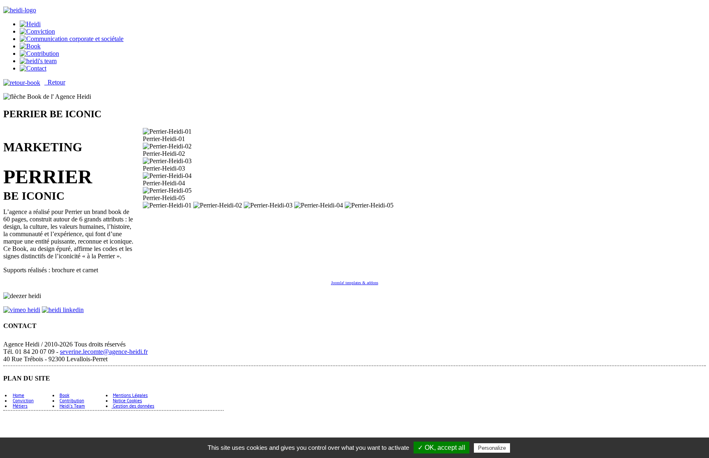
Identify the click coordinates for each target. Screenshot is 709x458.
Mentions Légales (130, 395)
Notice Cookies (127, 400)
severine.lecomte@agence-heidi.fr (104, 351)
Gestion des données (133, 405)
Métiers (20, 405)
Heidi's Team (72, 405)
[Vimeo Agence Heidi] (21, 309)
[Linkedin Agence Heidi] (63, 309)
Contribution (71, 400)
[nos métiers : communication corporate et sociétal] (72, 38)
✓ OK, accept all (441, 447)
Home (18, 395)
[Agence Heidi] (19, 10)
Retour (54, 82)
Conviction (23, 400)
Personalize (492, 448)
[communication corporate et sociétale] (30, 24)
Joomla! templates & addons (354, 282)
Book (64, 395)
